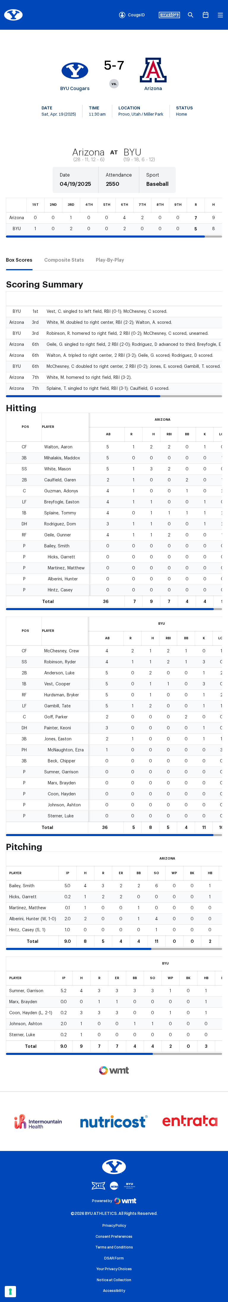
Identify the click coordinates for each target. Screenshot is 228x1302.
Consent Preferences (114, 1236)
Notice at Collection (114, 1280)
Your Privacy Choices (114, 1269)
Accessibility (114, 1290)
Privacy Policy (114, 1225)
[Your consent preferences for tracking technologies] (10, 1291)
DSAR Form (114, 1258)
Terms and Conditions (114, 1247)
